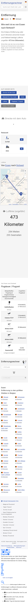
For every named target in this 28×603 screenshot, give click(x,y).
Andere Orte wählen (8, 106)
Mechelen (7, 449)
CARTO (25, 204)
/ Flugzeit (17, 101)
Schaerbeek (7, 414)
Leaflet (10, 204)
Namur (6, 420)
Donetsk (8, 522)
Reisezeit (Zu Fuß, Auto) (9, 97)
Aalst (19, 443)
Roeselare (21, 478)
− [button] (25, 173)
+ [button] (25, 171)
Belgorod (9, 504)
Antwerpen (21, 397)
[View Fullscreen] (25, 176)
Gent (5, 403)
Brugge (20, 414)
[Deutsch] (25, 1)
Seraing (20, 467)
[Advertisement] (14, 68)
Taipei (7, 507)
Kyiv (7, 527)
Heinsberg (10, 530)
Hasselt (6, 443)
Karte (22, 97)
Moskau (8, 517)
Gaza (8, 513)
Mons (19, 426)
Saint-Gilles (21, 490)
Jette (19, 484)
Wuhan (7, 533)
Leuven (20, 420)
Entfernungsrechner (11, 3)
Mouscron (7, 490)
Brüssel (6, 397)
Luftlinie (5, 101)
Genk (5, 467)
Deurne (20, 438)
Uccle (5, 438)
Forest (20, 472)
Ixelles (20, 432)
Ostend (6, 461)
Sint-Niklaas (21, 461)
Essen (8, 165)
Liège (5, 409)
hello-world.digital (8, 577)
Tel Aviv (7, 509)
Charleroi (20, 403)
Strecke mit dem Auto (9, 92)
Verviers (6, 484)
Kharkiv (8, 519)
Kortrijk (6, 455)
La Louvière (21, 449)
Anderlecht (21, 409)
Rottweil (20, 165)
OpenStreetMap (15, 204)
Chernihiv (8, 525)
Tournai (20, 455)
